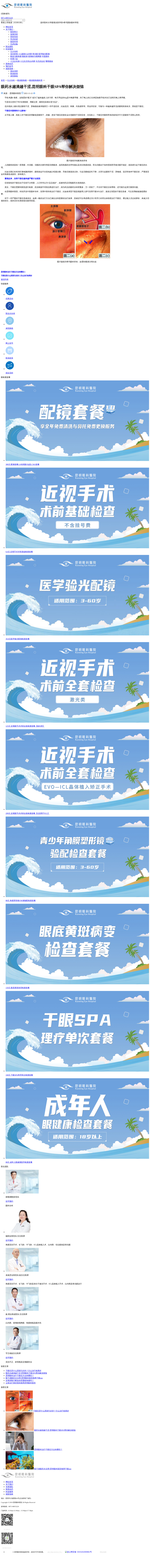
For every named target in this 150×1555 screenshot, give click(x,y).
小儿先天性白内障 (27, 61)
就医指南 (9, 69)
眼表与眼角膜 (16, 56)
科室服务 (9, 49)
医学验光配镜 (44, 54)
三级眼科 (28, 23)
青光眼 (35, 54)
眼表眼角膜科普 (35, 80)
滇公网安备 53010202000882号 (79, 1552)
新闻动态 (9, 64)
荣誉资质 (14, 37)
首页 (3, 80)
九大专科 (14, 51)
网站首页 (9, 27)
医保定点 (36, 23)
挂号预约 (9, 1201)
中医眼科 (45, 56)
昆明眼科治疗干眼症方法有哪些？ (13, 272)
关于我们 (9, 29)
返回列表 (4, 279)
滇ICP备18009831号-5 (54, 1552)
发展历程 (14, 34)
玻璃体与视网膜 (34, 56)
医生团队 (9, 47)
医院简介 (14, 32)
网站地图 (103, 1552)
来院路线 (14, 76)
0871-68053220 (7, 18)
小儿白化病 (15, 61)
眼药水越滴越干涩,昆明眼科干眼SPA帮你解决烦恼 (26, 1373)
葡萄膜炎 (49, 61)
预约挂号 (9, 66)
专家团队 (9, 1487)
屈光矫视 (14, 54)
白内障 (29, 54)
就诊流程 (14, 71)
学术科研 (14, 39)
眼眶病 (25, 56)
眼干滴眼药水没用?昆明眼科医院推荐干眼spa (24, 1378)
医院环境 (14, 42)
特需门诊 (14, 59)
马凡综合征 (40, 61)
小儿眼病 (22, 54)
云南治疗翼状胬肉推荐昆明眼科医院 (21, 1383)
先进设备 (14, 44)
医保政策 (14, 74)
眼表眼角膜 (22, 80)
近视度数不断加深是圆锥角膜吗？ (20, 1380)
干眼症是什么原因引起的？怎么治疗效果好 (16, 275)
